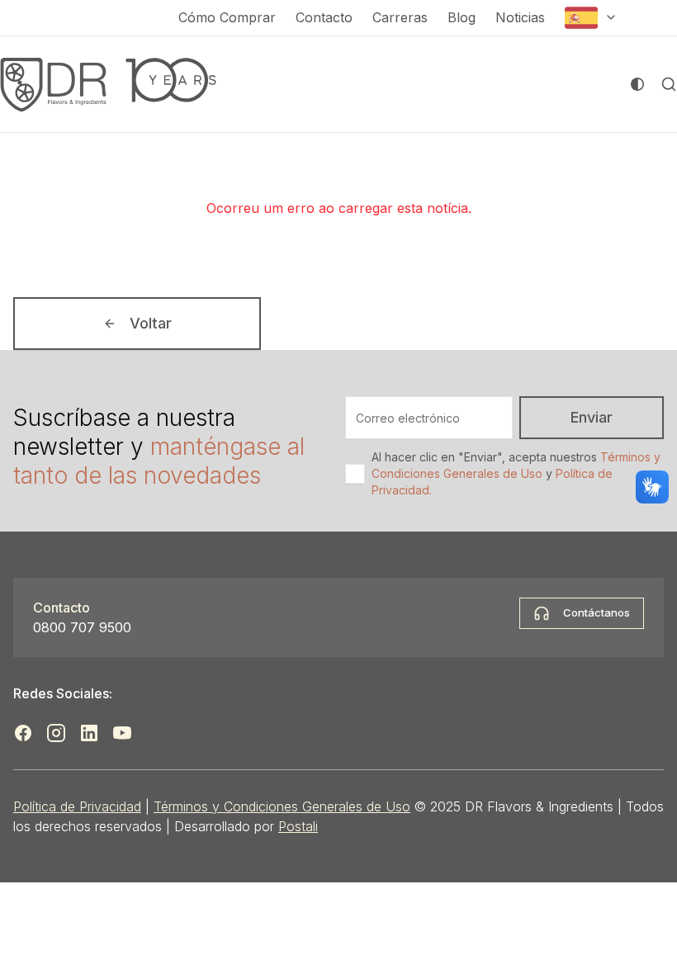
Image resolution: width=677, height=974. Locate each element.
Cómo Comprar (227, 17)
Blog (461, 17)
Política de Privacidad (77, 806)
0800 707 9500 (82, 627)
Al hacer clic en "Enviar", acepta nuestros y (516, 473)
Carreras (400, 17)
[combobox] (591, 18)
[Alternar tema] (637, 84)
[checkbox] (355, 474)
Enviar (591, 417)
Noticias (520, 17)
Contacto (324, 17)
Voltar (151, 323)
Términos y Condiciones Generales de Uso (282, 806)
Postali (298, 826)
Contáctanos (596, 612)
